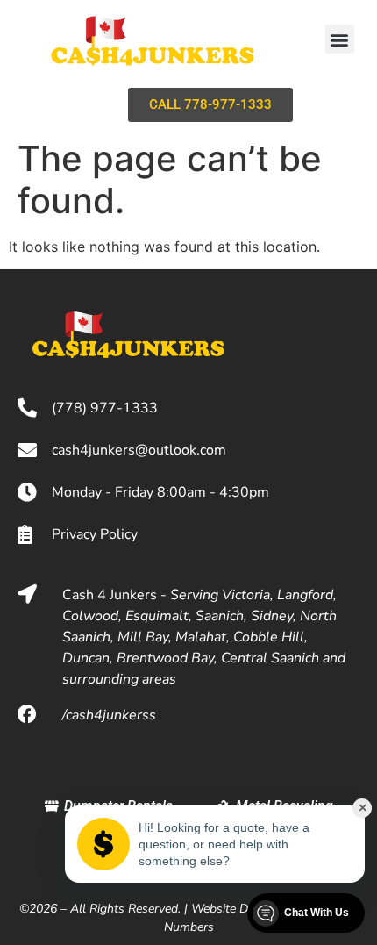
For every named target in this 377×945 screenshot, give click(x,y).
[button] (339, 39)
